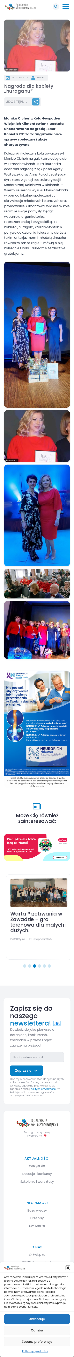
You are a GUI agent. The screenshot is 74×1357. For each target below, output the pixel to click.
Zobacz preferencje (37, 1341)
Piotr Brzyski (15, 939)
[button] (68, 1268)
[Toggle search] (56, 6)
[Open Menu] (65, 6)
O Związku (37, 1254)
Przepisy (37, 1218)
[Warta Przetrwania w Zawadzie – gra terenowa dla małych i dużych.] (37, 892)
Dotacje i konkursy (37, 1173)
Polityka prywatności (35, 1351)
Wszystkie (37, 1166)
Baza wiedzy (37, 1210)
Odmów (37, 1330)
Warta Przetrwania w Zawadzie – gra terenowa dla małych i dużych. (36, 922)
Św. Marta (37, 1226)
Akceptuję (37, 1319)
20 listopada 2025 (38, 939)
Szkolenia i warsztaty (37, 1181)
